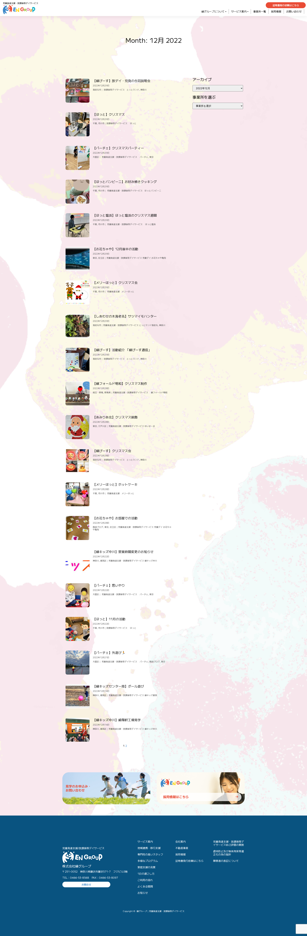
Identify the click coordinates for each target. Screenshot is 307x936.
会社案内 (180, 841)
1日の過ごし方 (146, 873)
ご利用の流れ (145, 880)
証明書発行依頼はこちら (189, 861)
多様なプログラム (148, 861)
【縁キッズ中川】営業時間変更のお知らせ (123, 551)
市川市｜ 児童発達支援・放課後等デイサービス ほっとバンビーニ (129, 190)
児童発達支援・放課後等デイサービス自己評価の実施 (228, 843)
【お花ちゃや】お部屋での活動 (115, 518)
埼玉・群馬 (98, 392)
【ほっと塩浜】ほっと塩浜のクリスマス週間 (125, 215)
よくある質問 (145, 886)
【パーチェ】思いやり (109, 585)
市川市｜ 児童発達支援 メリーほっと (116, 291)
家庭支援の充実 (146, 867)
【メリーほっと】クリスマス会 (115, 282)
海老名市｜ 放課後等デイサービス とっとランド (116, 89)
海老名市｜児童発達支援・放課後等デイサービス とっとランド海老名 (125, 325)
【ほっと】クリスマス (109, 114)
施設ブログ (98, 526)
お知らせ (143, 893)
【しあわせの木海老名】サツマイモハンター (125, 316)
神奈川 (143, 89)
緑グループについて (212, 11)
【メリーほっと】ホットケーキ (115, 484)
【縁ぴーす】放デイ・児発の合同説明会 (121, 80)
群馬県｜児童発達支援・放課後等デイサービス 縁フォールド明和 (135, 392)
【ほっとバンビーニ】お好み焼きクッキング (125, 181)
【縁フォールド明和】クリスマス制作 (120, 383)
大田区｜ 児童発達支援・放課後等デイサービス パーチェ (120, 156)
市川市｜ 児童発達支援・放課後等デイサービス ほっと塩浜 (127, 224)
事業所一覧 (259, 11)
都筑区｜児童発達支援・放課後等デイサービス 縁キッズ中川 (128, 560)
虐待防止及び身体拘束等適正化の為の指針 (228, 852)
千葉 (95, 123)
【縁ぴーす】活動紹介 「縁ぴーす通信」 (122, 349)
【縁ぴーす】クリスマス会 (112, 450)
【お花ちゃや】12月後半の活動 (115, 249)
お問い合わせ (294, 11)
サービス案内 (239, 11)
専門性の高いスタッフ (150, 854)
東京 (151, 156)
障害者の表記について (226, 861)
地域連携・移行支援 (149, 848)
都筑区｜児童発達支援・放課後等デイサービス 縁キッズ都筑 (128, 695)
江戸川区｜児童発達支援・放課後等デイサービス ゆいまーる (126, 426)
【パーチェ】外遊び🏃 (109, 652)
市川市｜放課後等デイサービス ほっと (117, 123)
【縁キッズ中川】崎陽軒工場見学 (117, 719)
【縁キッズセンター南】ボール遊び (118, 686)
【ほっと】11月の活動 (109, 619)
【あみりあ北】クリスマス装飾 (115, 417)
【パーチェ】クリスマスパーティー (118, 148)
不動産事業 (181, 848)
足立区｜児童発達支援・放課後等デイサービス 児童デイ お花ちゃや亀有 (132, 257)
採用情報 (276, 11)
